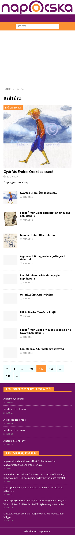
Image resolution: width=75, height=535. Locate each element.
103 (51, 368)
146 (8, 376)
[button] (70, 18)
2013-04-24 (28, 239)
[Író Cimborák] (10, 279)
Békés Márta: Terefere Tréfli (38, 312)
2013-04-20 (28, 353)
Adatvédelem (30, 531)
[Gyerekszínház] (10, 298)
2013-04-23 (28, 263)
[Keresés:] (37, 26)
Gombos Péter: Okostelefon (37, 235)
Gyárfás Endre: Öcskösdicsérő (28, 172)
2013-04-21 (28, 337)
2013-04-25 (28, 220)
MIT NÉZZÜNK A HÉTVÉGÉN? (36, 295)
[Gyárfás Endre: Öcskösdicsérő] (37, 136)
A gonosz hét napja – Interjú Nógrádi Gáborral (42, 257)
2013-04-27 (12, 176)
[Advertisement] (37, 60)
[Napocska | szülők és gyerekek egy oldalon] (37, 7)
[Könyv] (10, 260)
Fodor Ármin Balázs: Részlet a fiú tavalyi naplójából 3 (45, 214)
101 (31, 368)
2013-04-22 (28, 316)
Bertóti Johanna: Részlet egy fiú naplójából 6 (40, 277)
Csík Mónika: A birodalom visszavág (42, 349)
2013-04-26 (28, 197)
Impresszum (45, 531)
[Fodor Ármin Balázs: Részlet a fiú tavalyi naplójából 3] (10, 218)
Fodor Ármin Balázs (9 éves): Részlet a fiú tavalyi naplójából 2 (45, 331)
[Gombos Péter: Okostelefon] (10, 241)
